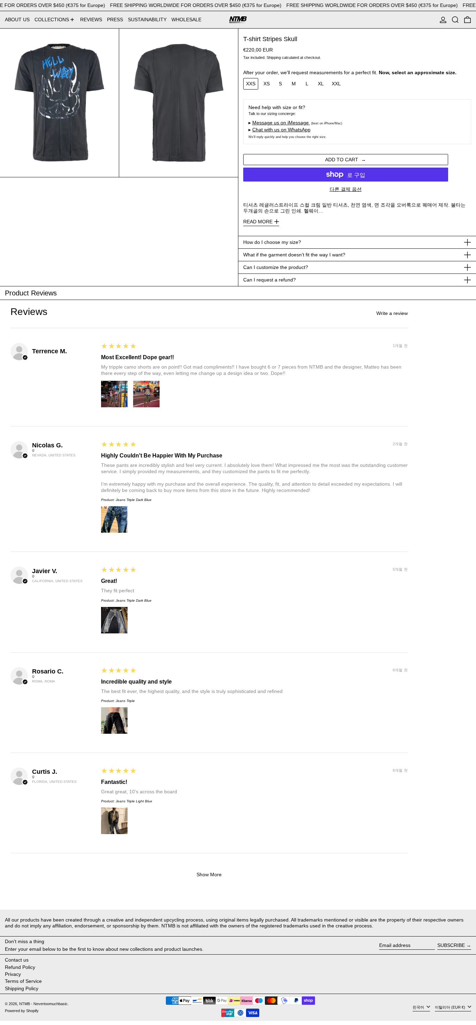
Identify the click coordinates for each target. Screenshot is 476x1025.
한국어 (419, 1007)
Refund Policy (20, 967)
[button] (455, 19)
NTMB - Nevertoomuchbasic (43, 1004)
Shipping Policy (21, 988)
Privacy (13, 974)
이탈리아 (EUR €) (450, 1007)
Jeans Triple (125, 701)
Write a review (392, 313)
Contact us (17, 960)
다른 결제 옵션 (346, 189)
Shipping (274, 57)
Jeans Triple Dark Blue (134, 500)
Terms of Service (23, 981)
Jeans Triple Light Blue (134, 801)
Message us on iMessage (281, 122)
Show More (209, 874)
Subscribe (451, 945)
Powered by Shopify (22, 1011)
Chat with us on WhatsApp (281, 129)
